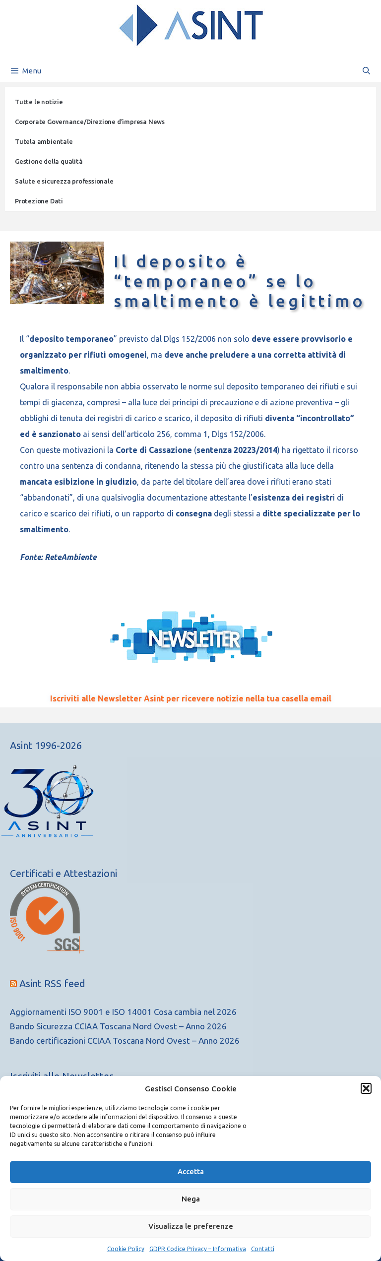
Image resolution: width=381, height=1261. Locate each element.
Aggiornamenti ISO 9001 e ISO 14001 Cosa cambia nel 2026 (123, 1011)
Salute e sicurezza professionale (64, 181)
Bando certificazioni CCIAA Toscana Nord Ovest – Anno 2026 (125, 1040)
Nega (191, 1199)
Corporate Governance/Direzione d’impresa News (90, 121)
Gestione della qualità (49, 161)
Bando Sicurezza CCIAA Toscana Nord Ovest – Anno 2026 (118, 1026)
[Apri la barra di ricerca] (366, 71)
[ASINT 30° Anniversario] (190, 806)
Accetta (191, 1171)
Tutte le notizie (39, 101)
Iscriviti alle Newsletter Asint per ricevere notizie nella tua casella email (190, 698)
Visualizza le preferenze (190, 1226)
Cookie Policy (125, 1249)
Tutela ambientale (44, 141)
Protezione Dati (39, 200)
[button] (366, 1088)
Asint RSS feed (52, 983)
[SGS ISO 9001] (47, 950)
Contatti (262, 1249)
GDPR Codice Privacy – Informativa (197, 1249)
